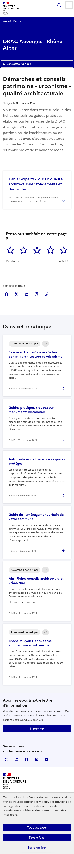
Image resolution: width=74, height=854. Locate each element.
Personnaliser (37, 847)
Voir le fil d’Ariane (12, 21)
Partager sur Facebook (6, 294)
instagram (36, 759)
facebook (26, 759)
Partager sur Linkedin (26, 294)
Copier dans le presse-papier (46, 294)
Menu (69, 5)
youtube (46, 759)
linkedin (16, 759)
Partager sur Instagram (36, 294)
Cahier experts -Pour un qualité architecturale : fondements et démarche (36, 184)
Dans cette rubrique (18, 64)
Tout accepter (37, 827)
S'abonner (37, 728)
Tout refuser (37, 837)
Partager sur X (16, 294)
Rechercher (59, 5)
